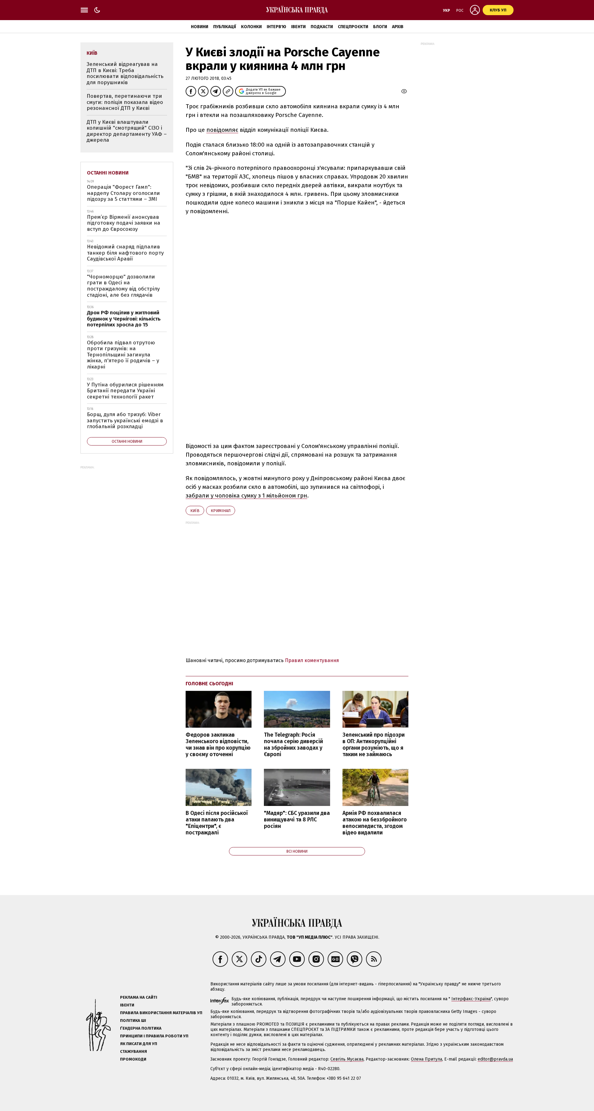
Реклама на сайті (138, 997)
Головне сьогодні (209, 684)
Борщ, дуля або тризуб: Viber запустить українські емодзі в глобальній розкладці (125, 420)
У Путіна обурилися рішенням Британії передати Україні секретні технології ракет (125, 390)
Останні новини (108, 173)
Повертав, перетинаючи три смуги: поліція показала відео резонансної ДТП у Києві (125, 102)
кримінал (220, 510)
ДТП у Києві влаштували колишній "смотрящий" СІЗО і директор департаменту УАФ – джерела (127, 131)
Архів (397, 26)
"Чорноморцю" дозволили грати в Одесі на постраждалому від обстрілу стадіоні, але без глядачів (123, 285)
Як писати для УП (138, 1043)
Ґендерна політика (140, 1028)
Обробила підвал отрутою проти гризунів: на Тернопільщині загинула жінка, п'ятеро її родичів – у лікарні (123, 354)
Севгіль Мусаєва (347, 1059)
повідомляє (222, 129)
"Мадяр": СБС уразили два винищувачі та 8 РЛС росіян (297, 819)
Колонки (251, 26)
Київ (195, 510)
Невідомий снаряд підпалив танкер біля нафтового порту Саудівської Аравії (125, 252)
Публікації (224, 26)
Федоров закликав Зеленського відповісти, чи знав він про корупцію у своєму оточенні (218, 745)
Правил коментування (312, 660)
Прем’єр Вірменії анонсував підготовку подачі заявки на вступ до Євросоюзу (123, 223)
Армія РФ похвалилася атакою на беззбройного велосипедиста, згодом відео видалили (374, 823)
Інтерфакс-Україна (471, 998)
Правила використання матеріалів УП (161, 1012)
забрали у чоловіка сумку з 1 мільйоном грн (246, 495)
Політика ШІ (133, 1020)
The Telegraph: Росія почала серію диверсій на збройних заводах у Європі (293, 745)
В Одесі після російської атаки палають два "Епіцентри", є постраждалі (217, 823)
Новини (199, 26)
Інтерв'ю (276, 26)
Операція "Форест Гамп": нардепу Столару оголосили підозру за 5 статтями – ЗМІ (123, 193)
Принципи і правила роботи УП (154, 1036)
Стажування (133, 1051)
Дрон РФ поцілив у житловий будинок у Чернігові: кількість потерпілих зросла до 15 (124, 318)
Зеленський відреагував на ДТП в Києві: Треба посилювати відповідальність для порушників (125, 73)
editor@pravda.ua (495, 1059)
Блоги (380, 26)
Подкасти (322, 26)
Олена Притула (426, 1059)
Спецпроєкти (353, 26)
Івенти (298, 26)
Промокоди (133, 1059)
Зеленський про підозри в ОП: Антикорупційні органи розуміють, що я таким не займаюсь (373, 745)
